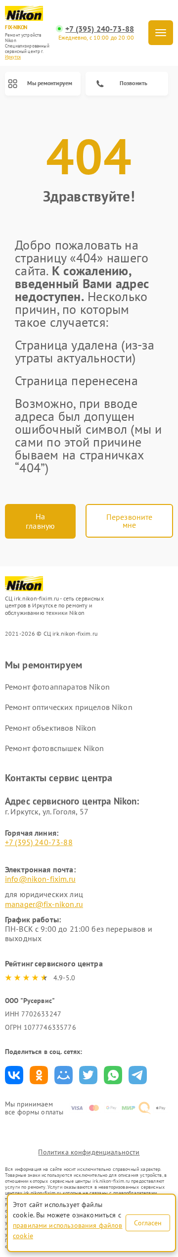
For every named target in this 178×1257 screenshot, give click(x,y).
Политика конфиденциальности (88, 1152)
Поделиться (14, 1075)
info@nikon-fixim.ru (40, 879)
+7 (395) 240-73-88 (99, 29)
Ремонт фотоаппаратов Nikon (57, 687)
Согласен (148, 1222)
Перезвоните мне (129, 521)
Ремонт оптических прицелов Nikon (69, 707)
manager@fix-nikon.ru (44, 904)
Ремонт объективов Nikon (50, 728)
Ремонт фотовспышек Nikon (54, 748)
